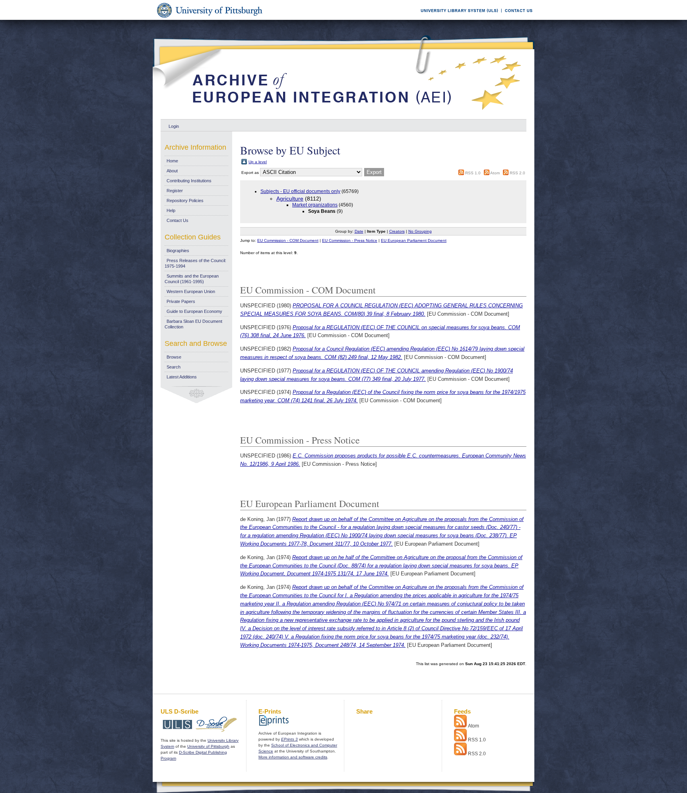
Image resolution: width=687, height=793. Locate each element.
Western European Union (191, 291)
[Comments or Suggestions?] (516, 18)
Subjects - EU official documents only (300, 191)
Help (171, 210)
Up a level (257, 162)
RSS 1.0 (473, 173)
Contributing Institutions (189, 180)
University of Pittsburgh (208, 746)
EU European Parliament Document (413, 240)
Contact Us (177, 220)
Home (172, 160)
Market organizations (315, 205)
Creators (397, 231)
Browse (174, 357)
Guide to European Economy (194, 311)
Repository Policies (185, 200)
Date (359, 231)
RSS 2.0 (517, 173)
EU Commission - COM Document (287, 240)
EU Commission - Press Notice (349, 240)
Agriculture (289, 198)
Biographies (178, 250)
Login (174, 126)
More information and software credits (292, 757)
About (172, 170)
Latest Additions (182, 376)
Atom (495, 173)
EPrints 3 (289, 739)
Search (173, 367)
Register (175, 190)
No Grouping (420, 231)
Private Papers (181, 301)
